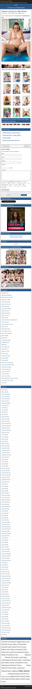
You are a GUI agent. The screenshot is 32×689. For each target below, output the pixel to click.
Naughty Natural (5, 340)
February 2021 (5, 495)
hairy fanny (12, 647)
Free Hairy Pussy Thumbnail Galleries (16, 7)
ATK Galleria (4, 306)
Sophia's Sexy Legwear (7, 362)
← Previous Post (5, 146)
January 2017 (5, 573)
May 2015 (4, 616)
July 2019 (4, 538)
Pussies (4, 642)
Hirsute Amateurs (21, 655)
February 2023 (5, 445)
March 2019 (4, 546)
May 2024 (4, 412)
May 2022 (4, 463)
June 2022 (4, 461)
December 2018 (5, 553)
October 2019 (5, 531)
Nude (3, 655)
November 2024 (5, 398)
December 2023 (5, 423)
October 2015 (5, 605)
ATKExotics (4, 310)
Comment (4, 170)
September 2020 (5, 506)
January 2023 (5, 448)
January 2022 (5, 470)
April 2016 (4, 591)
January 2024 (5, 421)
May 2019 (4, 542)
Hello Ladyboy (5, 328)
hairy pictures (21, 674)
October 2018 (5, 558)
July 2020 (4, 511)
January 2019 (5, 551)
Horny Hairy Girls (5, 331)
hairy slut (16, 668)
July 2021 (4, 484)
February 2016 (5, 596)
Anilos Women (5, 301)
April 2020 (4, 517)
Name (3, 153)
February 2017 (5, 571)
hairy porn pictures (8, 652)
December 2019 (5, 526)
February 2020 (5, 522)
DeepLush (4, 317)
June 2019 (4, 540)
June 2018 (4, 564)
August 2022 (4, 457)
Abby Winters (15, 13)
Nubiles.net (4, 353)
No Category (4, 346)
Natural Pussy (6, 644)
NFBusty (4, 344)
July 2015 (4, 612)
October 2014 (5, 632)
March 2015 (4, 621)
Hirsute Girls (24, 665)
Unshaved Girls (21, 649)
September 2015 (5, 607)
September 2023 (5, 430)
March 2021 (4, 493)
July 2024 (4, 407)
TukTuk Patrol (5, 376)
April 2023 (4, 441)
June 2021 (4, 486)
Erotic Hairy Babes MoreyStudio (9, 319)
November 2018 (5, 555)
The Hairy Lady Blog (6, 1)
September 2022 (5, 454)
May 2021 (4, 488)
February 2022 (5, 468)
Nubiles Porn (4, 351)
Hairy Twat (22, 660)
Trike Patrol (4, 373)
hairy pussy (24, 671)
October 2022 (5, 452)
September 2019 (5, 533)
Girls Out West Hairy (6, 324)
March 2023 (4, 443)
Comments (22, 13)
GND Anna (4, 326)
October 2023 (5, 428)
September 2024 (5, 403)
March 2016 (4, 594)
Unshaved (11, 674)
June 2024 (4, 410)
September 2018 (5, 560)
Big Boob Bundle (5, 313)
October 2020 (5, 504)
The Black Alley (5, 369)
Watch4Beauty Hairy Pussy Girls (9, 378)
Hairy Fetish (17, 644)
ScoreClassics (5, 355)
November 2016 (5, 578)
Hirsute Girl (27, 668)
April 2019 (4, 544)
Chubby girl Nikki (6, 137)
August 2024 (4, 405)
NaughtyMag (4, 342)
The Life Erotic (5, 371)
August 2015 (4, 609)
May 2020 (4, 515)
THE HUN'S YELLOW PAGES (16, 236)
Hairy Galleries (12, 671)
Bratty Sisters (5, 315)
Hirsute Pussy (15, 665)
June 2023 (4, 436)
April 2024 (4, 414)
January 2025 (5, 396)
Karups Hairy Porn (6, 333)
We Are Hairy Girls (6, 380)
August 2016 (4, 585)
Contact (2, 686)
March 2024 (4, 416)
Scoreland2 (4, 360)
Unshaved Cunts (21, 663)
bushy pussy (20, 676)
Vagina (12, 676)
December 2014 (5, 627)
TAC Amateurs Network (7, 364)
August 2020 (4, 508)
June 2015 (4, 614)
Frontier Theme (28, 686)
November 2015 (5, 603)
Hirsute (12, 679)
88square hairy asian (6, 297)
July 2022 (4, 459)
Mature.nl (4, 335)
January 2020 (5, 524)
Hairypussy (5, 665)
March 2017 (4, 569)
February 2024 (5, 419)
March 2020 (4, 520)
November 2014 (5, 630)
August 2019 (4, 535)
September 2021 (5, 479)
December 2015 (5, 600)
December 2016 (5, 576)
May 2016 (4, 589)
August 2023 (4, 432)
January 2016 (5, 598)
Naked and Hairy (8, 649)
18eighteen (4, 292)
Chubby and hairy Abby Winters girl (10, 140)
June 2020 (4, 513)
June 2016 (4, 587)
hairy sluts (19, 657)
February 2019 (5, 549)
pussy (22, 668)
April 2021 (4, 490)
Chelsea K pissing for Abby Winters (14, 11)
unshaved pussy (22, 652)
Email (3, 157)
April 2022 (4, 466)
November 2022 (5, 450)
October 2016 (5, 580)
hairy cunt (26, 642)
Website (3, 161)
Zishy (3, 382)
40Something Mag (6, 295)
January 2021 (5, 497)
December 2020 (5, 499)
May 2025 (4, 389)
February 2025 (5, 394)
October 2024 (5, 401)
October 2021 (5, 477)
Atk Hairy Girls (5, 308)
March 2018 (4, 567)
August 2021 (4, 481)
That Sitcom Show (6, 367)
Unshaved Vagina (15, 642)
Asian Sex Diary (5, 304)
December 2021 (5, 472)
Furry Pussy (21, 647)
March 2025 (4, 392)
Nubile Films (4, 349)
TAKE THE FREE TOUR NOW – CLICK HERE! (13, 69)
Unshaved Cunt (12, 655)
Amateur (2, 657)
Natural (28, 655)
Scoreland (4, 358)
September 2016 (5, 582)
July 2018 (4, 562)
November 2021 (5, 475)
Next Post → (28, 146)
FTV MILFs (4, 322)
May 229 (3, 634)
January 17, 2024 (6, 13)
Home (16, 5)
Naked (3, 671)
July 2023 (4, 434)
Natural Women (11, 660)
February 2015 (5, 623)
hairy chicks (9, 663)
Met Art (3, 337)
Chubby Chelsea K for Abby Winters (11, 132)
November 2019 (5, 529)
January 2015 (5, 625)
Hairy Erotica (20, 679)
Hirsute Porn (10, 657)
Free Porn (16, 244)
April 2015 (4, 618)
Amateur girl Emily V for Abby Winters (11, 135)
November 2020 (5, 502)
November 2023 (5, 425)
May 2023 (4, 439)
